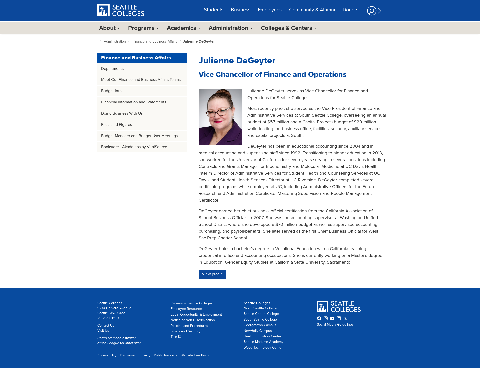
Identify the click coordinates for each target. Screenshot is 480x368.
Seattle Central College (261, 314)
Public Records (165, 355)
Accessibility (107, 355)
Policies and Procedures (189, 326)
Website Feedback (195, 355)
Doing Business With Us (122, 113)
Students (214, 10)
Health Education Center (263, 336)
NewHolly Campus (258, 331)
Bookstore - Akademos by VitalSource (134, 147)
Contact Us (106, 326)
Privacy (145, 355)
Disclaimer (128, 355)
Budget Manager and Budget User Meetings (139, 136)
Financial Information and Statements (133, 102)
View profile (212, 274)
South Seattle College (260, 320)
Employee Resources (187, 309)
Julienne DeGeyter (199, 41)
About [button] (108, 28)
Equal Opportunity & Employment (196, 314)
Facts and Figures (116, 124)
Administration (115, 42)
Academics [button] (182, 28)
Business (240, 10)
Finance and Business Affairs (155, 42)
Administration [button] (229, 28)
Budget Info (111, 91)
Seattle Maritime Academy (264, 342)
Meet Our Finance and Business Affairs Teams (141, 79)
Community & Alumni (312, 10)
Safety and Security (185, 331)
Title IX (176, 337)
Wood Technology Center (263, 348)
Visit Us (103, 330)
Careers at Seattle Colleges (192, 303)
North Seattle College (260, 308)
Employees (270, 10)
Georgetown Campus (260, 325)
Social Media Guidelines (335, 324)
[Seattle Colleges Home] (121, 11)
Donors (350, 10)
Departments (112, 68)
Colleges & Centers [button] (287, 28)
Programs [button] (142, 28)
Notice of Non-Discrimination (193, 320)
